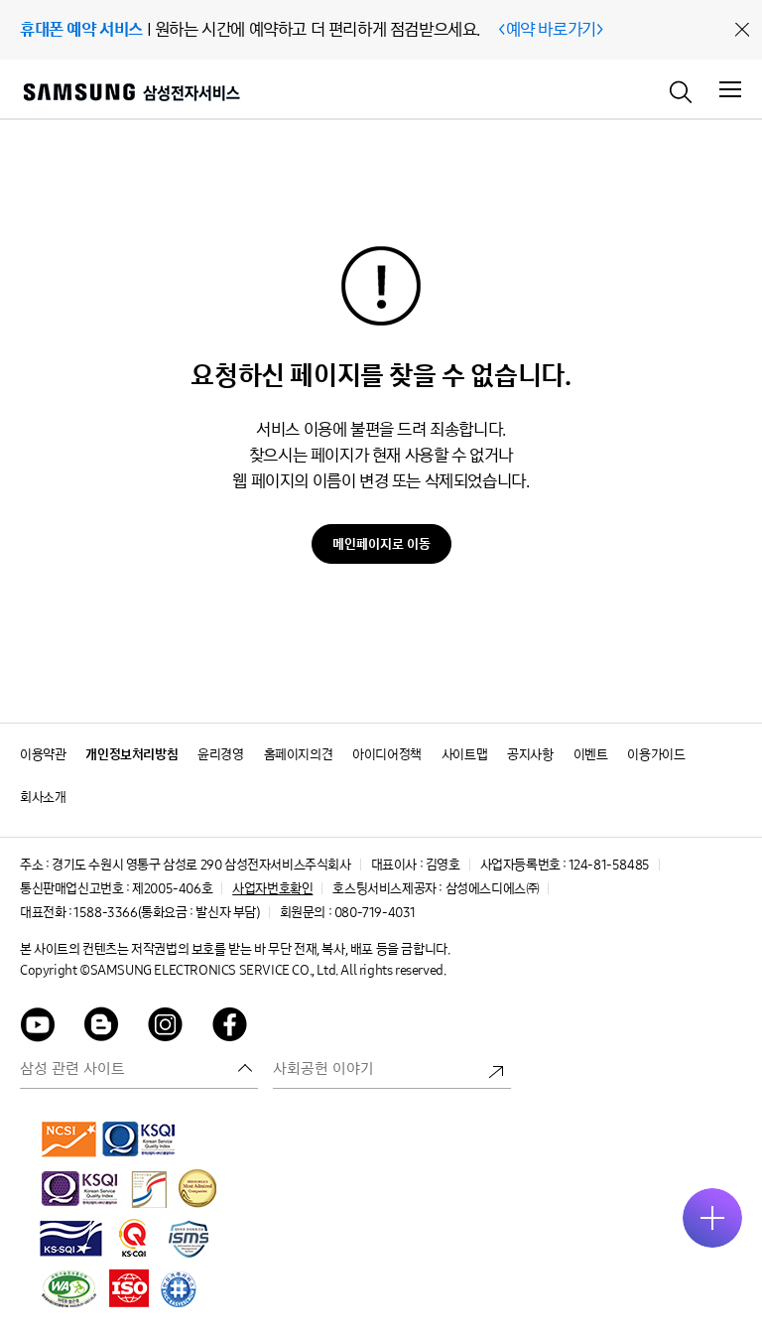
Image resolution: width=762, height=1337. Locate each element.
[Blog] (102, 1027)
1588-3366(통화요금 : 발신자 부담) (166, 912)
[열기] (712, 1218)
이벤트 (590, 754)
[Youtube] (38, 1027)
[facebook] (230, 1027)
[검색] (682, 90)
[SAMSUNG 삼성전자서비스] (130, 94)
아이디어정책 (387, 754)
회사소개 (42, 797)
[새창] (69, 1138)
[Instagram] (166, 1027)
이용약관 (42, 754)
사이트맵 (464, 754)
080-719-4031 (375, 912)
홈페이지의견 (298, 754)
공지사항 (530, 754)
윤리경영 (220, 754)
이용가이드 (656, 754)
